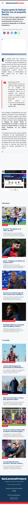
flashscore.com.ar (14, 499)
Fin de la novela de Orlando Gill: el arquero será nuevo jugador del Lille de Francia (14, 430)
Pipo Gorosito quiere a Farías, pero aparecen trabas (13, 398)
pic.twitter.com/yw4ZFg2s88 (16, 102)
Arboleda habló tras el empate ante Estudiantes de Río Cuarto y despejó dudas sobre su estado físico (13, 325)
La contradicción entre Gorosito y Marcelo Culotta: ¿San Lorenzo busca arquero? (13, 462)
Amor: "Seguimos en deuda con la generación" (14, 261)
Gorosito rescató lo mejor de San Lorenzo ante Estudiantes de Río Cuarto (13, 293)
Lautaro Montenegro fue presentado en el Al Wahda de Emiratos (13, 366)
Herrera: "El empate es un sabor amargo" (12, 229)
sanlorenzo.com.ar (14, 497)
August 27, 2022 (12, 106)
